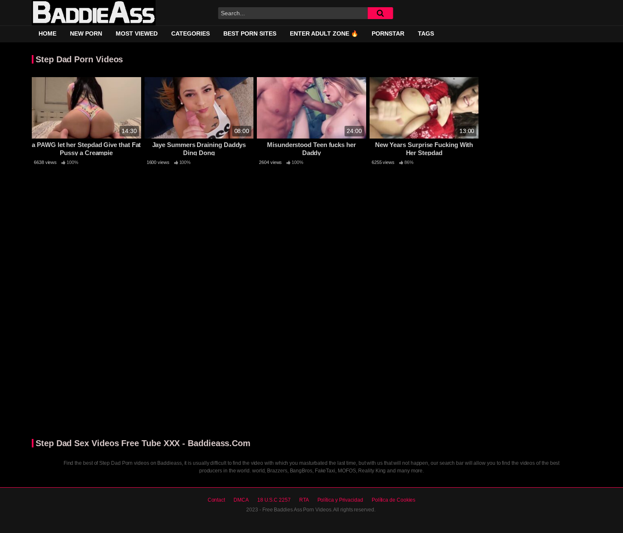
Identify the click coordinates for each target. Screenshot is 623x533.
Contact (216, 500)
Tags (426, 33)
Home (47, 33)
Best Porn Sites (249, 33)
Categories (190, 33)
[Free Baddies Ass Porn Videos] (94, 13)
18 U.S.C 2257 (274, 500)
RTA (304, 500)
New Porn (86, 33)
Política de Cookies (393, 500)
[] (380, 13)
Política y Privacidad (340, 500)
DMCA (241, 500)
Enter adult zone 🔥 (324, 33)
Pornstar (388, 33)
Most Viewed (137, 33)
